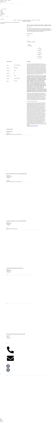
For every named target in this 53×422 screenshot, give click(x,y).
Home (1, 22)
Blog (39, 349)
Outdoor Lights (24, 349)
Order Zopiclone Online (37, 106)
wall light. (35, 101)
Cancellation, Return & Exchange (17, 351)
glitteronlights (35, 125)
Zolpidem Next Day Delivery (32, 104)
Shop (39, 348)
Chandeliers (24, 347)
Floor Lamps (24, 348)
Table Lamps (32, 345)
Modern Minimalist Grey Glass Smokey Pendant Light (15, 334)
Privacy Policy (16, 347)
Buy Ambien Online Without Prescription (34, 114)
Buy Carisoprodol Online (42, 114)
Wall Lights (32, 346)
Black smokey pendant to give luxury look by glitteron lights (16, 173)
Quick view (9, 179)
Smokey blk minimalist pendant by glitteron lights (14, 268)
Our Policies (16, 349)
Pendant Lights (4, 22)
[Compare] (7, 179)
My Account (40, 347)
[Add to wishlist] (7, 172)
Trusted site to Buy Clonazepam (36, 120)
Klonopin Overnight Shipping (30, 106)
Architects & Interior (17, 348)
